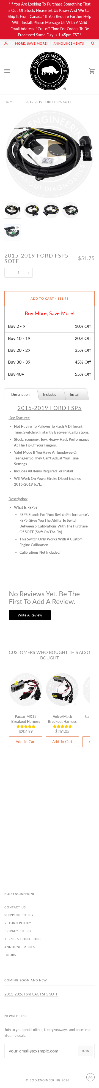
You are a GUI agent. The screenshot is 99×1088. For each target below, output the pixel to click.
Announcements (19, 947)
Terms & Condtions (22, 939)
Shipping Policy (19, 915)
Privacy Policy (18, 931)
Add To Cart (26, 741)
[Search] (90, 43)
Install (74, 394)
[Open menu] (12, 71)
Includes (49, 394)
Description (20, 394)
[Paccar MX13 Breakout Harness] (25, 690)
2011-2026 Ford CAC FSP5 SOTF (31, 994)
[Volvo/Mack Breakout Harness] (62, 690)
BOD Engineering (45, 1080)
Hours (10, 955)
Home (9, 102)
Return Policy (17, 923)
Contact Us (15, 907)
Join (85, 1050)
